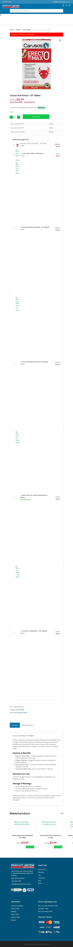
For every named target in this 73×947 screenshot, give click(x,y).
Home (11, 30)
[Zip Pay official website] (41, 932)
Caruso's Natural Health (20, 712)
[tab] (15, 725)
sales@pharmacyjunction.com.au (61, 2)
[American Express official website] (56, 922)
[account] (63, 5)
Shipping (13, 911)
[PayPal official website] (41, 927)
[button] (60, 40)
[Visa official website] (41, 922)
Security (13, 920)
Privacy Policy (15, 909)
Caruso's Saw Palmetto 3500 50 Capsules (35, 362)
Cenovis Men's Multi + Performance (33, 153)
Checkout (41, 872)
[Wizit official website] (56, 927)
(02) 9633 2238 (7, 2)
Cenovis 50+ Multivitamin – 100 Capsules (34, 631)
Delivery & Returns (27, 725)
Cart (39, 875)
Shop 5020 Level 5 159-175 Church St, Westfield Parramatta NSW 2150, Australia (22, 873)
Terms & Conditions (17, 906)
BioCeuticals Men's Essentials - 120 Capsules (35, 227)
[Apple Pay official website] (49, 932)
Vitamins (18, 30)
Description (14, 725)
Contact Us (41, 878)
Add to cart (36, 116)
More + (40, 883)
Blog (39, 881)
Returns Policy (15, 917)
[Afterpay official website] (49, 927)
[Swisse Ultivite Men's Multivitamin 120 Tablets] (22, 826)
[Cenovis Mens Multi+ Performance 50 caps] (50, 826)
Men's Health (26, 30)
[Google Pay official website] (56, 932)
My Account (41, 869)
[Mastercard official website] (49, 922)
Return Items (15, 914)
